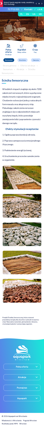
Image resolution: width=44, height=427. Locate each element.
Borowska (8, 60)
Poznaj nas (22, 387)
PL (21, 14)
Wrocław (23, 424)
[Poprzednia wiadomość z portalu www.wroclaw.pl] (36, 3)
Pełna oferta (8, 52)
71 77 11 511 (13, 9)
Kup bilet (21, 50)
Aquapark (22, 398)
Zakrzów (36, 60)
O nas (35, 50)
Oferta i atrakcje (27, 65)
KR (40, 14)
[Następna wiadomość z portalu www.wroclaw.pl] (41, 3)
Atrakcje (20, 69)
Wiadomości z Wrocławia (11, 420)
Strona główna (9, 65)
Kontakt (28, 9)
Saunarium (8, 69)
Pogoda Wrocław (30, 420)
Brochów (22, 60)
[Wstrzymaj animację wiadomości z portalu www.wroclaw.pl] (39, 3)
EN (27, 14)
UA (33, 14)
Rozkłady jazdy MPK (10, 424)
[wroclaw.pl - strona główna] (1, 3)
